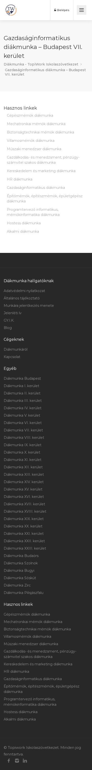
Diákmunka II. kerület (22, 393)
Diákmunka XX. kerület (23, 526)
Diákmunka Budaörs (21, 556)
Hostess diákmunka (24, 223)
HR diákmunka (19, 179)
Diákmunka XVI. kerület (24, 496)
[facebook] (9, 761)
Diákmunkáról (15, 349)
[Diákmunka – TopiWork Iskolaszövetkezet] (11, 10)
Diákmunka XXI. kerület (24, 533)
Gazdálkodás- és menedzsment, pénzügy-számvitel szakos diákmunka (43, 160)
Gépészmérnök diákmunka (30, 115)
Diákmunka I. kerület (21, 386)
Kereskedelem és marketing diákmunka (41, 171)
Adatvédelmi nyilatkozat (24, 291)
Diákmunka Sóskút (20, 578)
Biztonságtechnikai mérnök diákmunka (40, 132)
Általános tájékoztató (22, 298)
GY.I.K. (9, 320)
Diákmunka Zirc (17, 585)
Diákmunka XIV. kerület (24, 482)
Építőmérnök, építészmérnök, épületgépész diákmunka (45, 198)
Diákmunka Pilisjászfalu (23, 592)
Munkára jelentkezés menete (29, 305)
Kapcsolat (12, 357)
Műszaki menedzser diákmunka (34, 149)
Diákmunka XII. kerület (23, 467)
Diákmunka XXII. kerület (24, 541)
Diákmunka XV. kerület (23, 489)
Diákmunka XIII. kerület (24, 474)
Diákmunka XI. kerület (22, 460)
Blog (8, 328)
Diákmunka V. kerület (22, 415)
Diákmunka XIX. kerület (24, 519)
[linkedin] (25, 761)
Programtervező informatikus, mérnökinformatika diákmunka (33, 212)
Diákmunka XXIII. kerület (25, 548)
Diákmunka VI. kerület (23, 423)
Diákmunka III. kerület (23, 400)
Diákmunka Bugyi (19, 570)
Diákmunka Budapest (22, 378)
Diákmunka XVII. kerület (24, 504)
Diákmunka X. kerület (22, 452)
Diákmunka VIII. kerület (24, 437)
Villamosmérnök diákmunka (30, 140)
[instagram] (17, 761)
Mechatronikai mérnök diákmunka (36, 124)
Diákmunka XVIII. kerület (25, 511)
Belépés (62, 10)
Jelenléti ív (13, 313)
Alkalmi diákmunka (23, 231)
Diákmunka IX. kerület (22, 445)
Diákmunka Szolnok (21, 563)
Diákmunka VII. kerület (23, 430)
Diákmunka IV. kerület (22, 408)
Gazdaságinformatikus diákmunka (36, 187)
